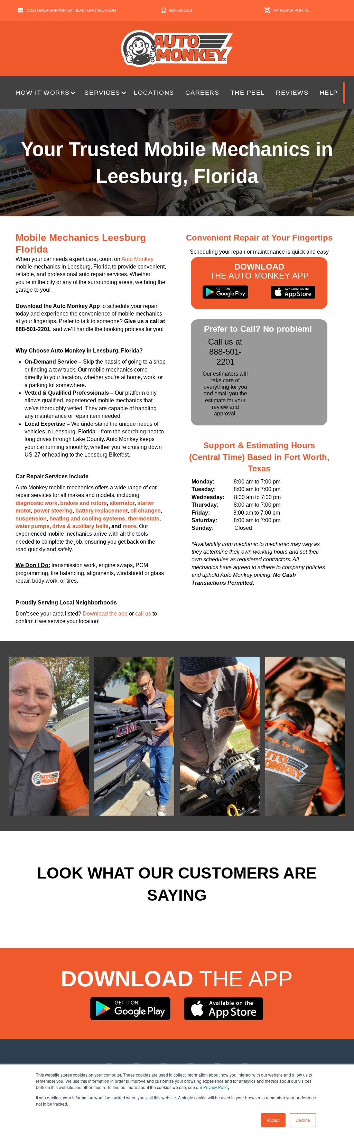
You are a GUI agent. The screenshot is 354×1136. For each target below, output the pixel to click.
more (129, 526)
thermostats (143, 519)
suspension (31, 519)
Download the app (105, 614)
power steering (53, 511)
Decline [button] (303, 1120)
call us (143, 614)
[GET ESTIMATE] (344, 93)
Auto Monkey (137, 259)
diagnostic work (36, 503)
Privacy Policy (216, 1087)
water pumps (32, 526)
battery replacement (101, 511)
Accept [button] (273, 1120)
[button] (47, 92)
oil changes (145, 511)
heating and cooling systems (87, 519)
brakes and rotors (83, 503)
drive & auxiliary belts (80, 526)
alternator (122, 503)
